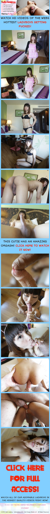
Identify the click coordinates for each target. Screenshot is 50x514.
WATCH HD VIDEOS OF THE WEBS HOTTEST (25, 22)
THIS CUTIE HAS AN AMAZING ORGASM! (25, 246)
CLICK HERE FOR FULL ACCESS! (25, 478)
